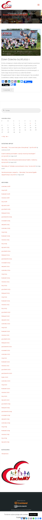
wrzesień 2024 (5, 262)
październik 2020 (6, 373)
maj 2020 (4, 384)
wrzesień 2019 (5, 415)
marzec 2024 (5, 282)
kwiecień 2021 (5, 362)
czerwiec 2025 (5, 228)
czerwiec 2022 (5, 323)
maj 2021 (4, 358)
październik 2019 (6, 411)
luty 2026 (4, 201)
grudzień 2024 (5, 251)
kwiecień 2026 (5, 194)
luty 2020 (4, 396)
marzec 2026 (5, 198)
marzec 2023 (5, 304)
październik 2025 (6, 217)
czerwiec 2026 (5, 186)
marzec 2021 (5, 365)
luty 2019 (4, 438)
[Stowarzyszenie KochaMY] (6, 5)
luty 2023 (4, 308)
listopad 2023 (5, 293)
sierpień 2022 (5, 320)
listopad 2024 (5, 255)
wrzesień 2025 (5, 220)
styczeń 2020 (5, 400)
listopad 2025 (5, 213)
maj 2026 (4, 190)
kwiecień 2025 (5, 236)
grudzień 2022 (5, 312)
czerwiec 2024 (5, 270)
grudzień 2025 (5, 209)
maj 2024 (4, 274)
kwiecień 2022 (5, 331)
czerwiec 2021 (5, 354)
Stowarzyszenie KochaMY (15, 15)
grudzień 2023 (5, 289)
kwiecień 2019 (5, 430)
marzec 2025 (5, 240)
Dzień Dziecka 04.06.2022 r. (15, 59)
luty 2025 (4, 243)
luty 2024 (4, 285)
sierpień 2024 (5, 266)
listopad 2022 (5, 316)
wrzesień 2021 (5, 350)
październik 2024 (6, 259)
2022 (19, 21)
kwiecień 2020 (5, 388)
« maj (3, 136)
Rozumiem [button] (33, 514)
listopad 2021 (5, 342)
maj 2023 (4, 297)
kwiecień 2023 (5, 301)
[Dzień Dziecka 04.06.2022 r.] (21, 42)
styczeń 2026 (5, 205)
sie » (7, 136)
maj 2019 (4, 426)
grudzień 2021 (5, 339)
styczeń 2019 (5, 442)
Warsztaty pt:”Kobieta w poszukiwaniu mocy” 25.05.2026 (18, 166)
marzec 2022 (5, 335)
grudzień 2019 (5, 404)
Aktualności (7, 54)
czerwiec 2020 (5, 381)
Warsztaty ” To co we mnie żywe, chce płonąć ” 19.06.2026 (18, 147)
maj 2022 (4, 327)
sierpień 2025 (5, 224)
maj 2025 (4, 232)
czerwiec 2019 (5, 423)
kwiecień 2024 (5, 278)
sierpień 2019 (5, 419)
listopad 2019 (5, 407)
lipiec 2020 (4, 377)
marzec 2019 (5, 434)
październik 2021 (6, 346)
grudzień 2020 (5, 369)
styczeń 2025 (5, 247)
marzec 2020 (5, 392)
